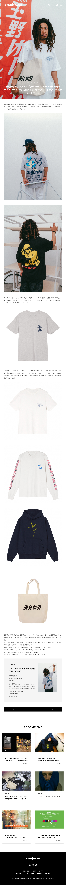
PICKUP (34, 871)
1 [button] (31, 201)
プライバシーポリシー (50, 878)
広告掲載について (23, 878)
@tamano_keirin (17, 695)
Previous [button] (2, 156)
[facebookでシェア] (33, 709)
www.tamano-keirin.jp (13, 693)
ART (32, 874)
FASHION (40, 755)
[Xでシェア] (13, 709)
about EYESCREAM (15, 878)
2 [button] (32, 201)
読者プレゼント (42, 878)
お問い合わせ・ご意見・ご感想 (33, 878)
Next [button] (64, 156)
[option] (33, 156)
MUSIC (27, 874)
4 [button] (34, 201)
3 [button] (33, 201)
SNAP (41, 871)
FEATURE (26, 871)
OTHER (47, 874)
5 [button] (34, 293)
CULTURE (7, 755)
